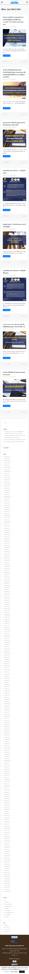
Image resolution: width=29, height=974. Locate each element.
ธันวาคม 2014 (7, 737)
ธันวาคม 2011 (7, 807)
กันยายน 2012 (7, 790)
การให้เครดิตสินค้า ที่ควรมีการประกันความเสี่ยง (12, 437)
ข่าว (3, 262)
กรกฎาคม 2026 (7, 456)
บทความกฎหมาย (7, 910)
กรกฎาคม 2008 (7, 879)
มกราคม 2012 (7, 805)
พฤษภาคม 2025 (8, 484)
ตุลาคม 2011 (7, 811)
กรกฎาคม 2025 (7, 480)
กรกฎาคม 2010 (7, 836)
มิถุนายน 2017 (7, 676)
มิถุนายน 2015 (7, 727)
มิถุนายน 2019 (7, 627)
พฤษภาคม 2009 (8, 860)
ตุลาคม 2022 (7, 549)
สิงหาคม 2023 (7, 528)
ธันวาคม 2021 (7, 570)
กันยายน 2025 (7, 475)
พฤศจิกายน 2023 (8, 522)
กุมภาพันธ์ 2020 (7, 615)
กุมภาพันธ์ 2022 (7, 566)
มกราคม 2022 (7, 568)
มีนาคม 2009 (7, 864)
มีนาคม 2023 (7, 539)
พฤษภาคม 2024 (8, 509)
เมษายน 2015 (7, 729)
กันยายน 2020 (7, 602)
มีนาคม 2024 (7, 513)
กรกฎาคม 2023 (7, 530)
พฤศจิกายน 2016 (8, 691)
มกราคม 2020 (7, 617)
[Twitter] (15, 961)
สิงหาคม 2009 (7, 853)
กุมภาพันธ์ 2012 (7, 803)
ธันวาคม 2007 (7, 889)
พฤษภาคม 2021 (8, 585)
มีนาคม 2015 (7, 731)
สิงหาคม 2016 (7, 697)
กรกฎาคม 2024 (7, 505)
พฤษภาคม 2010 (8, 841)
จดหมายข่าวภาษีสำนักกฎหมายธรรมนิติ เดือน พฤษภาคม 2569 (15, 439)
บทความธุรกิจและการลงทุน (9, 912)
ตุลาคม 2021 (7, 575)
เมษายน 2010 (7, 843)
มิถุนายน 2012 (7, 796)
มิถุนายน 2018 (7, 651)
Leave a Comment (23, 61)
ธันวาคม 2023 (7, 520)
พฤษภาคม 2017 (8, 678)
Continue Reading (6, 55)
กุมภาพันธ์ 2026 (7, 467)
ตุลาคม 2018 (7, 644)
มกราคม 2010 (7, 849)
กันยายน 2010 (7, 832)
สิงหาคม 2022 (7, 553)
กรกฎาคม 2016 (7, 699)
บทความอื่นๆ (7, 917)
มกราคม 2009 (7, 868)
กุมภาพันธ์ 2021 (7, 591)
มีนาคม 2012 (7, 800)
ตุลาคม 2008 (7, 872)
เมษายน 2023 (7, 537)
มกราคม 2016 (7, 712)
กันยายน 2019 (7, 625)
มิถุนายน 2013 (7, 771)
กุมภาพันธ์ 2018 (7, 659)
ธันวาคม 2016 (7, 689)
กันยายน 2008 (7, 874)
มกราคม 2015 (7, 735)
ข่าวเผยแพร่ (4, 61)
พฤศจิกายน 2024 (8, 496)
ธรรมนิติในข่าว (7, 908)
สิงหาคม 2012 (7, 792)
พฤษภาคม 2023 (8, 534)
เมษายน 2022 (7, 562)
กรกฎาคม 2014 (7, 743)
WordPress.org (7, 931)
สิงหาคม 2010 (7, 834)
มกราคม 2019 (7, 638)
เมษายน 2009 (7, 862)
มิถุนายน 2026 (7, 458)
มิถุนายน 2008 (7, 881)
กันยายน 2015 (7, 720)
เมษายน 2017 (7, 680)
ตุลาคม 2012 (7, 788)
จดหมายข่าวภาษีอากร (6, 162)
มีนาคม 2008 (7, 887)
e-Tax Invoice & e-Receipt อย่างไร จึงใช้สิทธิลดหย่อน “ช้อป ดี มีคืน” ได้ (14, 325)
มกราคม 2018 (7, 661)
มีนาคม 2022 (7, 564)
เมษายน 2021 (7, 587)
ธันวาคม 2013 (7, 758)
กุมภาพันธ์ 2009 (7, 866)
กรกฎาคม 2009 (7, 855)
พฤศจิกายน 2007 (8, 891)
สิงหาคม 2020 (7, 604)
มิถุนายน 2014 (7, 746)
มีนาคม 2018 (7, 657)
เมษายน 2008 (7, 885)
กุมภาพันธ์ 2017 (7, 684)
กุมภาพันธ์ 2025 (7, 490)
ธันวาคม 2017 (7, 663)
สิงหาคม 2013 (7, 767)
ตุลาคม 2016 (7, 693)
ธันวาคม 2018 (7, 640)
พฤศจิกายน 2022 (8, 547)
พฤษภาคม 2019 (8, 629)
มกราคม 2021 (7, 594)
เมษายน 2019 (7, 632)
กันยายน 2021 (7, 577)
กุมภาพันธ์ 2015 (7, 733)
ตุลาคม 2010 (7, 830)
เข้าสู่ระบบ (6, 925)
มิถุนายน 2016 (7, 701)
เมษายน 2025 (7, 486)
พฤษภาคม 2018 (8, 653)
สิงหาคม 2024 (7, 503)
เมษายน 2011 (7, 824)
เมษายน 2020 (7, 610)
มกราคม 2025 (7, 492)
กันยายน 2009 (7, 851)
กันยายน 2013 (7, 765)
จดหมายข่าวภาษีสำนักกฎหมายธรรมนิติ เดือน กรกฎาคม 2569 (15, 435)
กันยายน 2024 (7, 501)
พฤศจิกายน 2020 (8, 598)
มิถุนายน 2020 (7, 608)
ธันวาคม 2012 (7, 784)
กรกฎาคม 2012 (7, 794)
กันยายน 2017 (7, 670)
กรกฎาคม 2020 (7, 606)
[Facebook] (13, 961)
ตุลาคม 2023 (7, 524)
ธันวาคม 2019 (7, 619)
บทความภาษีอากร (8, 914)
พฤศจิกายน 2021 (8, 572)
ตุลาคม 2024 (7, 499)
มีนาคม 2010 (7, 845)
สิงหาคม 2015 (7, 722)
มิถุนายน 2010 (7, 838)
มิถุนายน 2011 (7, 819)
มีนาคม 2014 (7, 752)
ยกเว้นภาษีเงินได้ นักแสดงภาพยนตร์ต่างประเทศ (14, 373)
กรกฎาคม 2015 (7, 724)
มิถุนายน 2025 (7, 482)
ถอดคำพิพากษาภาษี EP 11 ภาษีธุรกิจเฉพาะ (14, 171)
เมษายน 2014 (7, 750)
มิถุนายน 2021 (7, 583)
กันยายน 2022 (7, 551)
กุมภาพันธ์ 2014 (7, 754)
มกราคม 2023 (7, 543)
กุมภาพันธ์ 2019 (7, 636)
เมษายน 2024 (7, 511)
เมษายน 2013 (7, 775)
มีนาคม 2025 (7, 488)
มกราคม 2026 (7, 469)
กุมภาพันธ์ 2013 (7, 779)
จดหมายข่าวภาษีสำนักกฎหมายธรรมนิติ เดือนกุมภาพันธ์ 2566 (14, 123)
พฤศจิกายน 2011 (8, 809)
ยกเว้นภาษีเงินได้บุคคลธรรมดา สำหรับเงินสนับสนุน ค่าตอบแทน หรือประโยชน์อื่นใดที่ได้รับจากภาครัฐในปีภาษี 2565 (14, 73)
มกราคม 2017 (7, 686)
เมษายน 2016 (7, 705)
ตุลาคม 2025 (7, 473)
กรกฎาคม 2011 (7, 817)
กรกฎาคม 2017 (7, 674)
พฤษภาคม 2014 (8, 748)
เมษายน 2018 (7, 655)
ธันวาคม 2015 (7, 714)
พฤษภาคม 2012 (8, 798)
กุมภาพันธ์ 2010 (7, 847)
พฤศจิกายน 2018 (8, 642)
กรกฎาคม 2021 (7, 581)
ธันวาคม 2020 (7, 596)
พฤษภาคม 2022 (8, 560)
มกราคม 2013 (7, 781)
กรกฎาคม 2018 (7, 648)
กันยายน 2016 (7, 695)
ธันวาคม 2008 (7, 870)
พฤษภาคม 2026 (8, 461)
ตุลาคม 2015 (7, 718)
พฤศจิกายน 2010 (8, 828)
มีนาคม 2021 (7, 589)
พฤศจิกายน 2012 (8, 786)
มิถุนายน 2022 (7, 558)
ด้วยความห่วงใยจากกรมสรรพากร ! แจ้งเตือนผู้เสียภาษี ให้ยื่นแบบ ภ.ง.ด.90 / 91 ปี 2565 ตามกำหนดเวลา (13, 21)
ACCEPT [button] (22, 971)
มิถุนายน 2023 (7, 532)
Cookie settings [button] (13, 971)
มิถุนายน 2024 (7, 507)
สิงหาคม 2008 (7, 877)
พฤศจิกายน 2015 (8, 716)
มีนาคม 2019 (7, 634)
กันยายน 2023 (7, 526)
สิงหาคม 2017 (7, 672)
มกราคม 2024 (7, 518)
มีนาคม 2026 (7, 465)
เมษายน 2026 (7, 463)
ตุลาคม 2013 (7, 762)
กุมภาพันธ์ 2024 (7, 515)
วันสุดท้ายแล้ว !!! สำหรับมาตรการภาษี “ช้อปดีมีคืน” (14, 225)
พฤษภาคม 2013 (8, 773)
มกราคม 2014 (7, 756)
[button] (2, 2)
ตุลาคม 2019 (7, 623)
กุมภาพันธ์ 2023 (7, 541)
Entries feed (7, 927)
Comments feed (7, 929)
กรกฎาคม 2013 (7, 769)
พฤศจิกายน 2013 (8, 760)
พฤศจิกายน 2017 (8, 665)
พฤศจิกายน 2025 (8, 471)
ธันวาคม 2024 (7, 494)
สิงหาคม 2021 (7, 579)
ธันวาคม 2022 (7, 545)
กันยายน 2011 (7, 813)
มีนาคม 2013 (7, 777)
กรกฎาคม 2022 (7, 556)
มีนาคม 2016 (7, 708)
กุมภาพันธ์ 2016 (7, 710)
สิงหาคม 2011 (7, 815)
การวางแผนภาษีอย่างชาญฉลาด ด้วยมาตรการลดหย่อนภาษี (14, 441)
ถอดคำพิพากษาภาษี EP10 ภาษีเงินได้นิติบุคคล (14, 271)
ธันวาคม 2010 (7, 826)
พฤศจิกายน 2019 (8, 621)
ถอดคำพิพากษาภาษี (6, 216)
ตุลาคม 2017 (7, 667)
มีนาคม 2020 (7, 613)
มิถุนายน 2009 (7, 857)
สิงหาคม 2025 (7, 477)
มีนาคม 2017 (7, 682)
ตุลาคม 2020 (7, 600)
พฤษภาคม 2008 (8, 883)
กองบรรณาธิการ (13, 26)
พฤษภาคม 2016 (8, 703)
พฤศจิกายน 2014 (8, 739)
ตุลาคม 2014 (7, 741)
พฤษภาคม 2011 (8, 822)
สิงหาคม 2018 (7, 646)
